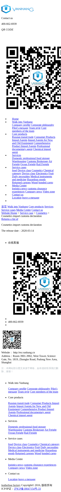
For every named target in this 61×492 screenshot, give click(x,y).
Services (16, 155)
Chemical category (49, 444)
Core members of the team (29, 129)
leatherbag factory (11, 485)
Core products (19, 134)
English (45, 34)
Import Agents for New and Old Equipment (32, 142)
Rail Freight (42, 164)
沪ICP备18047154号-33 (27, 488)
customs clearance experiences (40, 464)
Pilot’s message (20, 127)
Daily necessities (21, 176)
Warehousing (19, 161)
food (14, 170)
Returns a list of (9, 219)
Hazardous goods (36, 179)
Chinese (32, 34)
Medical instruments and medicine (26, 450)
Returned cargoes (21, 182)
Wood (34, 182)
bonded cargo (45, 182)
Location (17, 197)
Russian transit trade (23, 137)
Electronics (42, 173)
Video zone (49, 191)
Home (15, 118)
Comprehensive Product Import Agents (31, 145)
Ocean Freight (28, 164)
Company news (33, 191)
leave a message (30, 197)
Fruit (51, 173)
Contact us (17, 194)
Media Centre (19, 185)
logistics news (19, 188)
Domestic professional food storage (31, 158)
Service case (26, 213)
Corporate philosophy (42, 124)
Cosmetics (37, 170)
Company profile (21, 124)
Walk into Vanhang (22, 121)
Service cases (19, 167)
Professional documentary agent (31, 148)
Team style (34, 127)
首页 (4, 206)
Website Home (9, 213)
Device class (24, 170)
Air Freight (50, 429)
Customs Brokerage (37, 161)
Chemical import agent (20, 415)
